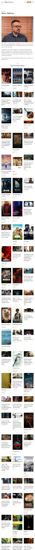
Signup (28, 2)
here (7, 59)
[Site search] (25, 2)
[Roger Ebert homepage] (7, 2)
